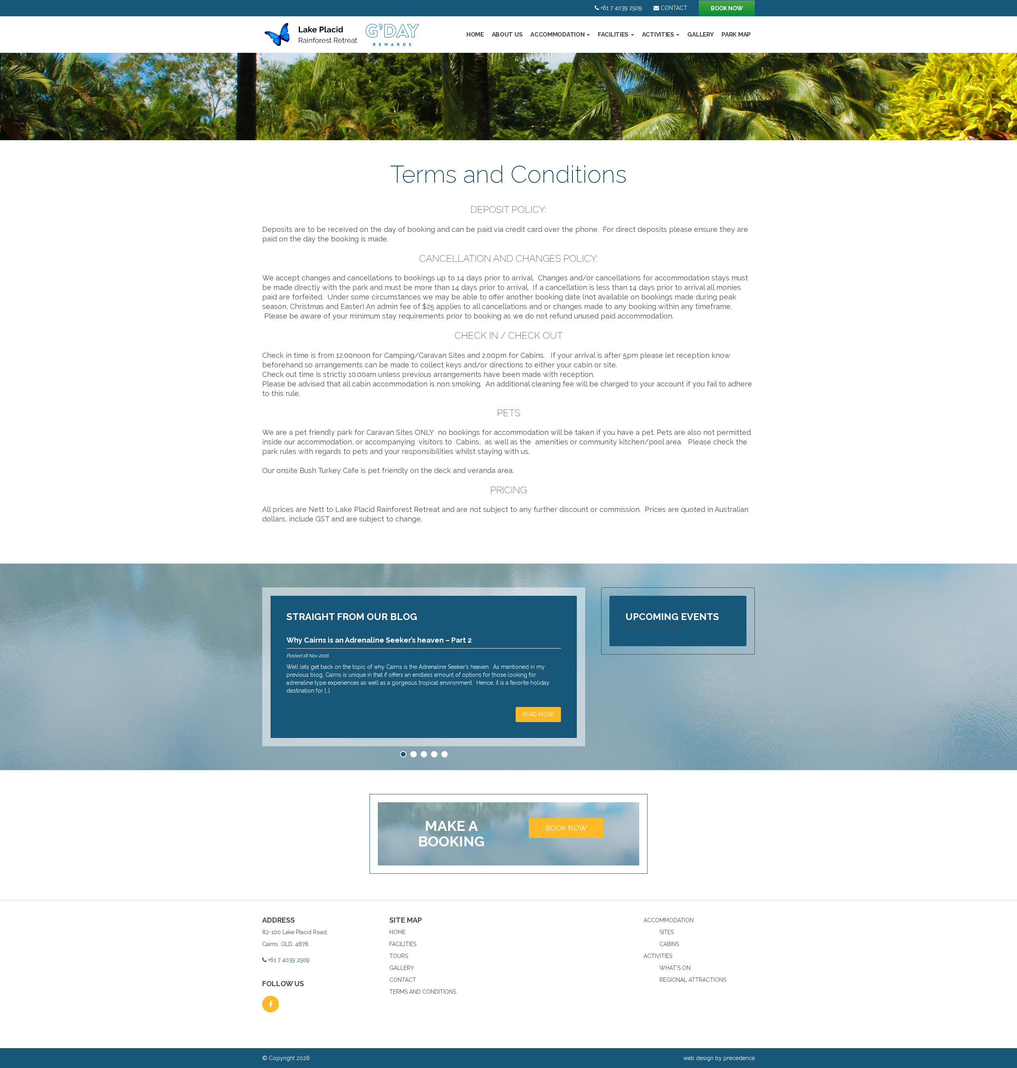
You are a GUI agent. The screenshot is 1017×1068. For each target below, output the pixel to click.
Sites (666, 932)
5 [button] (445, 755)
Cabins (669, 944)
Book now (727, 8)
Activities (659, 34)
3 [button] (425, 755)
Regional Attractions (692, 980)
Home (475, 34)
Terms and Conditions (422, 992)
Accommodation (558, 34)
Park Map (736, 34)
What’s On (674, 968)
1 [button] (404, 755)
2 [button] (414, 755)
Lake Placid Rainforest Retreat (342, 38)
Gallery (700, 34)
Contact (673, 8)
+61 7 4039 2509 (620, 8)
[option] (508, 96)
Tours (398, 956)
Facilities (614, 34)
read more (538, 714)
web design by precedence (719, 1058)
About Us (507, 34)
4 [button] (435, 755)
